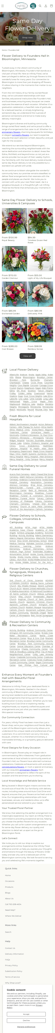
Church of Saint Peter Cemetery (36, 506)
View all (27, 356)
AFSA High (31, 527)
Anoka (31, 374)
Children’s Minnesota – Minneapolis (27, 438)
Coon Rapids (23, 385)
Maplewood (15, 404)
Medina (40, 404)
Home (4, 50)
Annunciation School (19, 554)
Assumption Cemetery (42, 482)
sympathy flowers (20, 135)
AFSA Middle (46, 527)
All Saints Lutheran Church (23, 594)
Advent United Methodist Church (38, 588)
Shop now (27, 37)
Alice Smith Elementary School (32, 541)
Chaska (25, 383)
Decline (26, 1020)
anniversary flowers (11, 132)
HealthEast (48, 446)
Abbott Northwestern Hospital (23, 424)
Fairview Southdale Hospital (39, 440)
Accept (26, 1014)
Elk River (21, 391)
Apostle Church (17, 602)
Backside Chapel (38, 613)
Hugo (20, 396)
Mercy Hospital (16, 456)
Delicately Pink (35, 313)
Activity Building (26, 535)
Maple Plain (46, 401)
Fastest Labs (15, 443)
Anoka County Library (28, 557)
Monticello (21, 409)
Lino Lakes (23, 399)
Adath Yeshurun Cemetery (31, 477)
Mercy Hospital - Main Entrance (38, 456)
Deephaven (29, 388)
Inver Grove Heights (33, 396)
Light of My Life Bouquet (40, 278)
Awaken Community (19, 613)
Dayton (20, 388)
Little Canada (36, 399)
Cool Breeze (8, 349)
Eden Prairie (47, 388)
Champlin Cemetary (20, 504)
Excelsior (32, 391)
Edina (12, 391)
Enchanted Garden (11, 313)
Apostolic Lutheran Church (23, 605)
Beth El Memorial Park (41, 490)
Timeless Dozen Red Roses (37, 241)
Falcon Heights (45, 391)
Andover (23, 374)
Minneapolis (23, 407)
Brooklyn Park (18, 380)
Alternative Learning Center (25, 546)
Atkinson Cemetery (19, 485)
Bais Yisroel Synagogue (42, 615)
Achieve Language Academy (30, 533)
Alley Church (24, 596)
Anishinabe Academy (43, 551)
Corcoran (34, 385)
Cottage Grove (46, 385)
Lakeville (13, 399)
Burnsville (35, 380)
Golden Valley (25, 393)
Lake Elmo (48, 396)
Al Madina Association (19, 591)
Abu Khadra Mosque (27, 586)
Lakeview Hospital (18, 448)
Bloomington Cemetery (21, 493)
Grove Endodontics (29, 446)
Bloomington (29, 377)
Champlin (48, 380)
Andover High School (20, 551)
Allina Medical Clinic (20, 430)
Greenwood (39, 393)
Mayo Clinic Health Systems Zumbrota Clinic (31, 454)
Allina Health (47, 427)
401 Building (16, 527)
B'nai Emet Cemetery (42, 485)
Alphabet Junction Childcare (39, 543)
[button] (40, 6)
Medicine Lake (28, 404)
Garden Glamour (10, 278)
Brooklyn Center (45, 377)
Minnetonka (35, 407)
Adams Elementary (44, 535)
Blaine (18, 377)
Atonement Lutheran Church (39, 610)
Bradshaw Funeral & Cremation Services (31, 496)
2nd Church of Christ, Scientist (26, 580)
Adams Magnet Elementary (22, 538)
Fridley (13, 393)
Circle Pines (36, 383)
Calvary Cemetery (44, 501)
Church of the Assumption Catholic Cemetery (31, 509)
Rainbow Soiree (35, 349)
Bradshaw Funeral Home (22, 498)
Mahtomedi (15, 401)
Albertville (14, 374)
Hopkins (13, 396)
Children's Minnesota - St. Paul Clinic (36, 435)
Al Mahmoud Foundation (41, 591)
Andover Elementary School (38, 549)
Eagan (38, 388)
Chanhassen (15, 383)
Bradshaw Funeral (44, 493)
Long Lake (48, 399)
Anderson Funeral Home (30, 480)
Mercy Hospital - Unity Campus (24, 459)
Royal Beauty (8, 240)
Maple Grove (30, 401)
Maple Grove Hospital (43, 451)
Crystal (13, 388)
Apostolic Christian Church (39, 602)
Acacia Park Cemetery (20, 474)
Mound (31, 409)
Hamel (50, 393)
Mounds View (41, 409)
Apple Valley (41, 374)
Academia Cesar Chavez (21, 530)
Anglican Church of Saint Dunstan (35, 599)
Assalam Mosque (33, 607)
